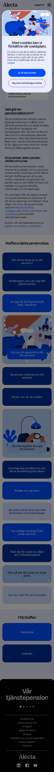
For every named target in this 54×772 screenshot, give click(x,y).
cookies (11, 62)
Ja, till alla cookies (27, 72)
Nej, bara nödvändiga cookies (27, 83)
